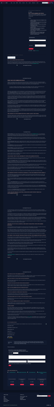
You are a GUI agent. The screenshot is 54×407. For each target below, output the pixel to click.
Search (38, 394)
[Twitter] (47, 405)
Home (29, 10)
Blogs (4, 396)
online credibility (30, 316)
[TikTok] (50, 405)
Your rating (11, 352)
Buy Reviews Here (32, 37)
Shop (4, 397)
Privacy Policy (6, 399)
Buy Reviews (32, 10)
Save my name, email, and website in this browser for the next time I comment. (20, 363)
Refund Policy (6, 401)
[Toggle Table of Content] (14, 57)
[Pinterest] (48, 405)
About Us (5, 398)
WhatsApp (21, 398)
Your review (11, 354)
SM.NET (4, 2)
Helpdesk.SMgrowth (23, 399)
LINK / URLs (31, 45)
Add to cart (12, 384)
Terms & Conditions (6, 400)
